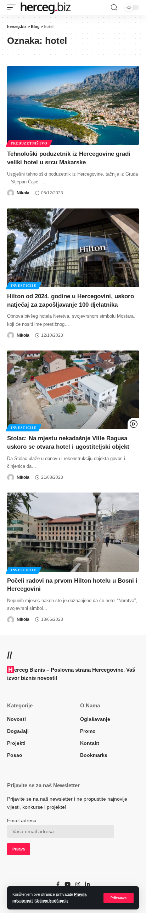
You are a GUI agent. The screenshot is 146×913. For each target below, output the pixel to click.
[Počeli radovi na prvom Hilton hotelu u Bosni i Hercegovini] (73, 532)
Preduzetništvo (29, 143)
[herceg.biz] (45, 7)
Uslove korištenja (51, 901)
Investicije (23, 286)
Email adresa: (22, 820)
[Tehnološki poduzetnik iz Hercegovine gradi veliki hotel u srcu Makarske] (73, 105)
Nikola (23, 192)
